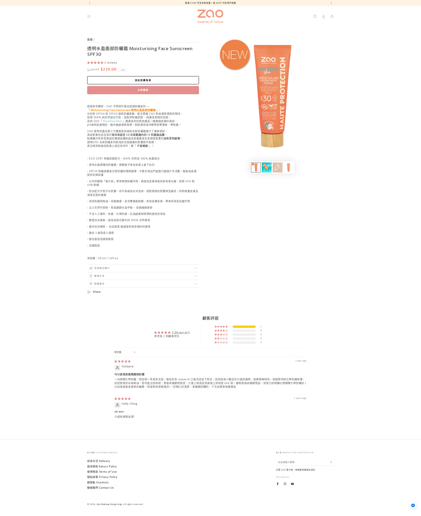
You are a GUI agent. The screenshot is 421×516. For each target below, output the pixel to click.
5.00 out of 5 (181, 332)
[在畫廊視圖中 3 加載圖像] (278, 167)
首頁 (90, 40)
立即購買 (143, 90)
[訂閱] (332, 462)
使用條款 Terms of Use (102, 472)
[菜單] (89, 16)
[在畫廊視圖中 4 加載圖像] (288, 167)
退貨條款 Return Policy (102, 466)
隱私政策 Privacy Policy (102, 477)
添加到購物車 (143, 80)
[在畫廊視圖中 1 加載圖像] (256, 167)
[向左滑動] (90, 3)
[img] (122, 361)
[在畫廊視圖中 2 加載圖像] (267, 167)
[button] (315, 16)
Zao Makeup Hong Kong (109, 504)
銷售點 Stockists (98, 482)
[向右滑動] (331, 3)
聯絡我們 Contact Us (100, 488)
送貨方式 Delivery (98, 461)
